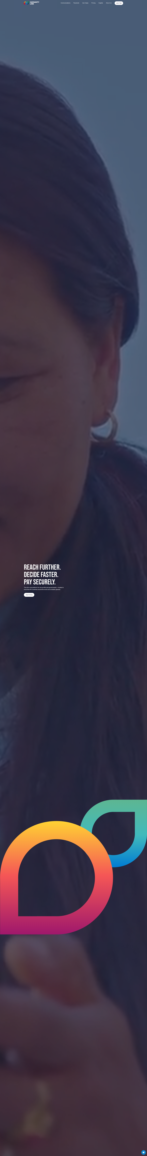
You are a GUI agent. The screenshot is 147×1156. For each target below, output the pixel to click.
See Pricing (29, 595)
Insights (100, 3)
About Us (109, 3)
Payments (76, 3)
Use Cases (85, 3)
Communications (65, 3)
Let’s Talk (119, 3)
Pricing (93, 3)
